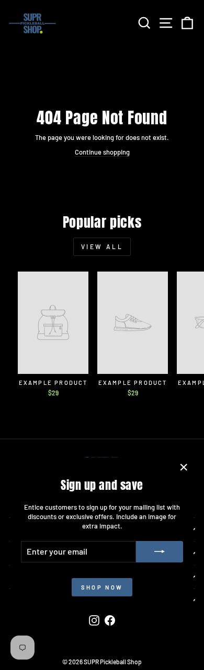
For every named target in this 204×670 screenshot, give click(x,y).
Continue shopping (102, 152)
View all (102, 246)
